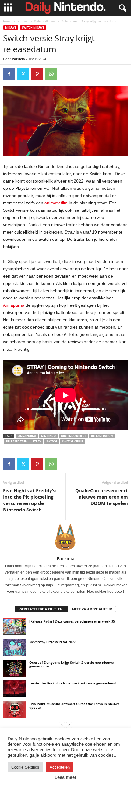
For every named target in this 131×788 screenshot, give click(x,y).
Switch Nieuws (44, 21)
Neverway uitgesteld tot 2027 (52, 642)
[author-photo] (65, 538)
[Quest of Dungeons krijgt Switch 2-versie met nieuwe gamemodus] (14, 668)
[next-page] (69, 724)
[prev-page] (62, 724)
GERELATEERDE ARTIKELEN (41, 609)
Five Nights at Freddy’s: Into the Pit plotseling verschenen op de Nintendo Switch (29, 500)
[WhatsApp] (51, 74)
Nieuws (22, 21)
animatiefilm (56, 202)
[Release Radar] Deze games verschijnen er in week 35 (72, 621)
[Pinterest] (37, 74)
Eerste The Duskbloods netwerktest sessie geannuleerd (72, 683)
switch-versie (72, 441)
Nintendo (48, 436)
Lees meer (65, 777)
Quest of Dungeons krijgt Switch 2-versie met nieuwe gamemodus (71, 664)
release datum (102, 436)
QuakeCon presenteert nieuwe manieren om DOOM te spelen (101, 496)
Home (7, 21)
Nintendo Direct (73, 436)
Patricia (18, 58)
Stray (37, 441)
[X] (23, 74)
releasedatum (16, 441)
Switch (51, 441)
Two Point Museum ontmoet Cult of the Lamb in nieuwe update (74, 705)
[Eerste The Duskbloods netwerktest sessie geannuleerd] (14, 688)
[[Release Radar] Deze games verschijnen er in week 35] (14, 626)
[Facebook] (9, 74)
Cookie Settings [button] (25, 767)
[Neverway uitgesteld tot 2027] (14, 647)
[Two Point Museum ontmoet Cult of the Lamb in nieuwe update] (14, 709)
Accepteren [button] (60, 767)
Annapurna (13, 305)
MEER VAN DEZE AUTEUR (92, 609)
